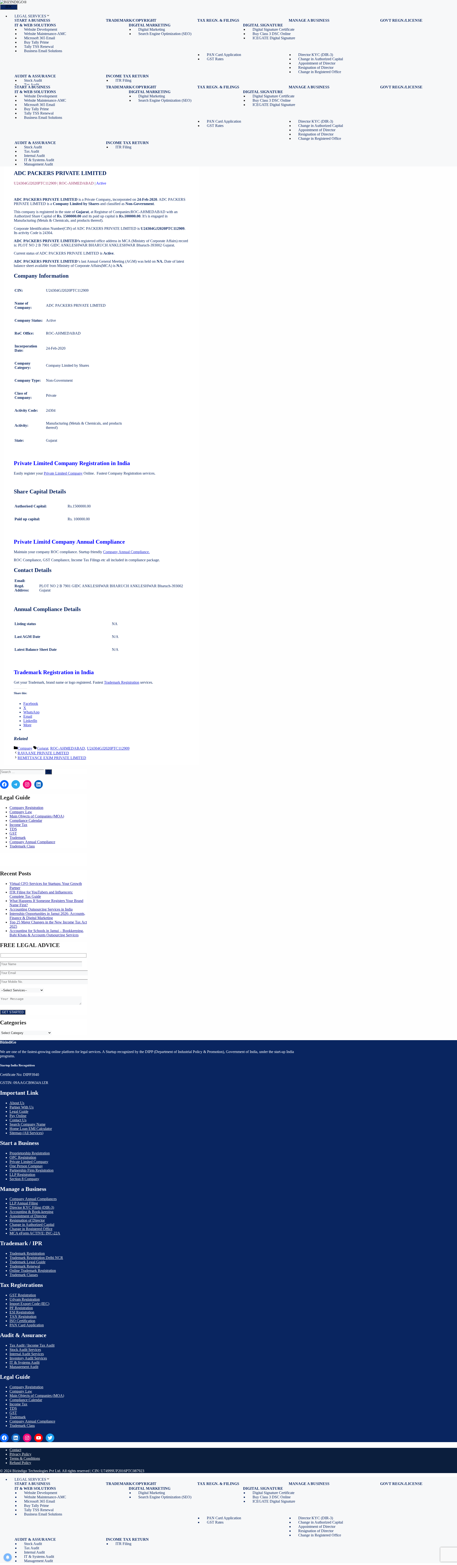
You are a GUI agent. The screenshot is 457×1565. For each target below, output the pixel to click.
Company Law (21, 812)
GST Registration (23, 1295)
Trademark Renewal (25, 1266)
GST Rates (215, 59)
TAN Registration (23, 1316)
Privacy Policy (20, 1454)
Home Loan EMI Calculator (31, 1129)
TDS (13, 829)
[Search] (48, 771)
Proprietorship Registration (30, 1153)
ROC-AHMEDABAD (67, 748)
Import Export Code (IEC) (29, 1304)
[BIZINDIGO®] (13, 2)
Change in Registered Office (319, 72)
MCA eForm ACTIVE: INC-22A (35, 1233)
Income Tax (18, 825)
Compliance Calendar (26, 820)
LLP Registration (22, 1175)
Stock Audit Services (25, 1350)
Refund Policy (20, 1463)
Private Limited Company (63, 473)
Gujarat (42, 748)
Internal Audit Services (27, 1354)
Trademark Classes (24, 1275)
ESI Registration (22, 1312)
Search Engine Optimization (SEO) (164, 34)
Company (25, 748)
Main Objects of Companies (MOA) (37, 816)
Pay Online (18, 1116)
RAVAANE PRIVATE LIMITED (43, 753)
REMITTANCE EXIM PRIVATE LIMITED (52, 758)
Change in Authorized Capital (32, 1225)
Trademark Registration (121, 682)
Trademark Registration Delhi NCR (36, 1258)
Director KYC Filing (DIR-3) (32, 1207)
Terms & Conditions (25, 1458)
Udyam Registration (25, 1299)
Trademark (18, 838)
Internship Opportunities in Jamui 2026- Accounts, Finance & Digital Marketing (47, 916)
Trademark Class (22, 846)
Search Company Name (27, 1124)
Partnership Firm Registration (32, 1170)
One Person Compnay (26, 1166)
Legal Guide (19, 1111)
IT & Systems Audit (25, 1362)
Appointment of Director (28, 1216)
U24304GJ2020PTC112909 (108, 748)
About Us (17, 1103)
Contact (15, 1450)
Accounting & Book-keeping (31, 1212)
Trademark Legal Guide (27, 1262)
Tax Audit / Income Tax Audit (32, 1345)
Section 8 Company (24, 1179)
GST (13, 833)
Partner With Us (22, 1107)
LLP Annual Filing (24, 1203)
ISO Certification (22, 1321)
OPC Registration (23, 1157)
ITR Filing (123, 80)
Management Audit (38, 164)
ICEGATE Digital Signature (274, 38)
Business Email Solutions (43, 51)
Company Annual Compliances (33, 1199)
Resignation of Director (27, 1220)
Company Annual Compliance (32, 842)
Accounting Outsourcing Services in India (41, 909)
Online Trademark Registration (33, 1271)
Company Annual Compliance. (126, 552)
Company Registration (26, 808)
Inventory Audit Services (28, 1358)
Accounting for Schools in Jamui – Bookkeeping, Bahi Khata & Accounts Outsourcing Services (47, 933)
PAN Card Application (27, 1325)
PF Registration (21, 1308)
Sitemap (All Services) (26, 1133)
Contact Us (18, 1120)
